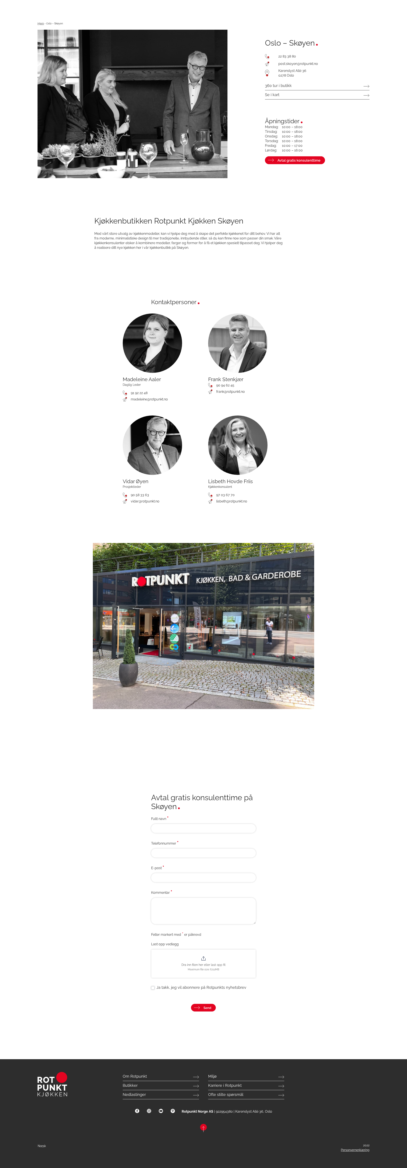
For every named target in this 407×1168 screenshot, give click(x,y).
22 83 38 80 (287, 56)
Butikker (130, 1085)
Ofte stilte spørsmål (225, 1094)
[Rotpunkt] (61, 1084)
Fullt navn (160, 818)
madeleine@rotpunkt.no (149, 399)
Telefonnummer (164, 843)
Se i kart (272, 94)
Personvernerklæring (355, 1150)
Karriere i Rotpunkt (225, 1085)
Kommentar (161, 892)
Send (207, 1008)
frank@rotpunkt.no (230, 392)
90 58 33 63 (140, 495)
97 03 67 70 (225, 495)
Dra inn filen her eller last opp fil (203, 965)
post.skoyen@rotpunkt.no (298, 64)
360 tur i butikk (278, 85)
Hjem (41, 23)
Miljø (212, 1076)
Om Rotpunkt (135, 1076)
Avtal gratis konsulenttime (299, 160)
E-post (157, 867)
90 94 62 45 (225, 385)
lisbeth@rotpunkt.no (231, 501)
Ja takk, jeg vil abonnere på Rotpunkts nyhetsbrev (200, 987)
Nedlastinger (134, 1094)
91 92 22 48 (139, 393)
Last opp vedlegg (165, 944)
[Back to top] (203, 1128)
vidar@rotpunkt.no (145, 501)
